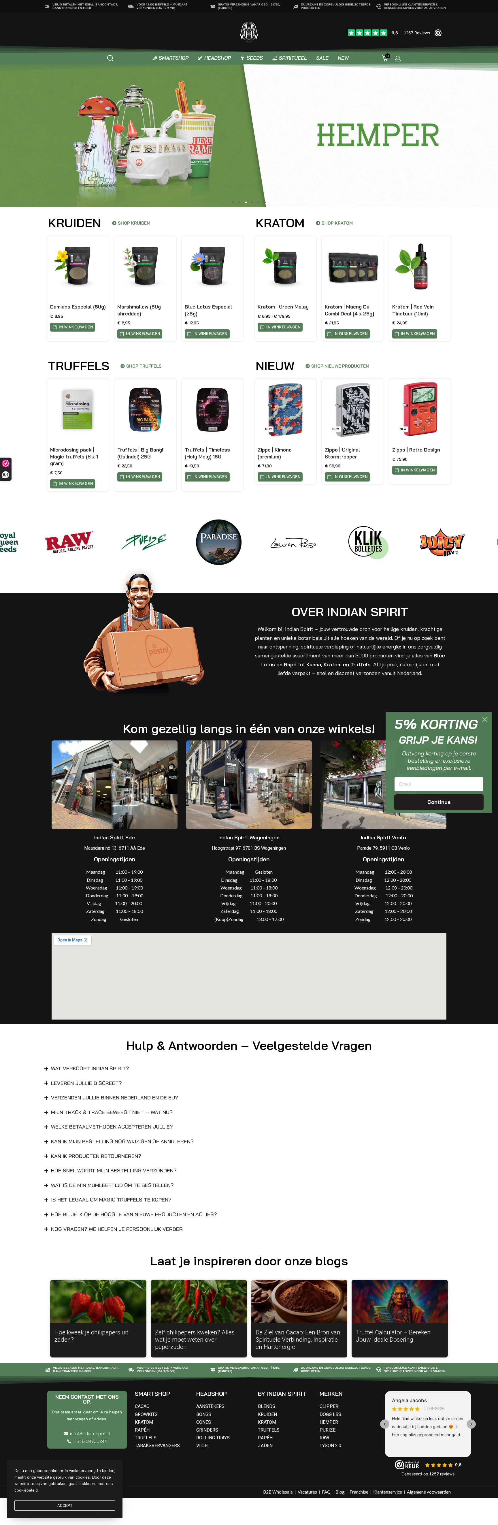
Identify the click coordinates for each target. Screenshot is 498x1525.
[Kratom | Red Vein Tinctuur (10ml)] (420, 267)
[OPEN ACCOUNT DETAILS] (398, 58)
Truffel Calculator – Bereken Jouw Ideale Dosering (393, 1336)
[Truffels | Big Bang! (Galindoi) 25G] (145, 409)
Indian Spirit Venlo (383, 837)
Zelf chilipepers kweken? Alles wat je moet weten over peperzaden (195, 1339)
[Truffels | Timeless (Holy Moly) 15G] (212, 409)
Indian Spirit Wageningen (249, 837)
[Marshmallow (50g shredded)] (145, 267)
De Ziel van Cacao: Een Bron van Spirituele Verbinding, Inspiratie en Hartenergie (298, 1339)
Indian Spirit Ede (114, 837)
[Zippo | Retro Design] (420, 409)
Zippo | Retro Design (416, 450)
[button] (233, 202)
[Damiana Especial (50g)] (78, 267)
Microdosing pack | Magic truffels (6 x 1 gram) (74, 457)
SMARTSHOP (152, 1393)
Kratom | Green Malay (283, 307)
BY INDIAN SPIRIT (282, 1393)
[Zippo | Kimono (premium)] (285, 409)
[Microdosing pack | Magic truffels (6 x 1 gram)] (78, 409)
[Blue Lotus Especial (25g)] (212, 267)
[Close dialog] (485, 719)
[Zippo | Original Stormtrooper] (352, 409)
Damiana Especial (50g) (78, 307)
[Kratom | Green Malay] (285, 267)
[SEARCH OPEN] (110, 58)
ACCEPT (65, 1505)
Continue (439, 802)
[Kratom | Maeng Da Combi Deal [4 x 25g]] (352, 267)
